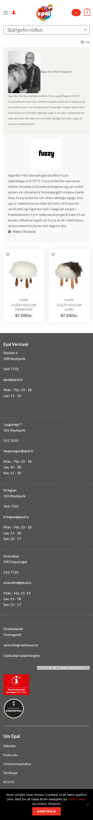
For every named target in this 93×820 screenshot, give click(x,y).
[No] (87, 805)
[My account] (14, 12)
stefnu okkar (77, 799)
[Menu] (5, 12)
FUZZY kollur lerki (69, 307)
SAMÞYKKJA (46, 811)
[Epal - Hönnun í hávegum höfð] (44, 12)
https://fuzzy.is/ (24, 231)
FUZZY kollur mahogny (24, 307)
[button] (8, 254)
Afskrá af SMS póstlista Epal (63, 668)
